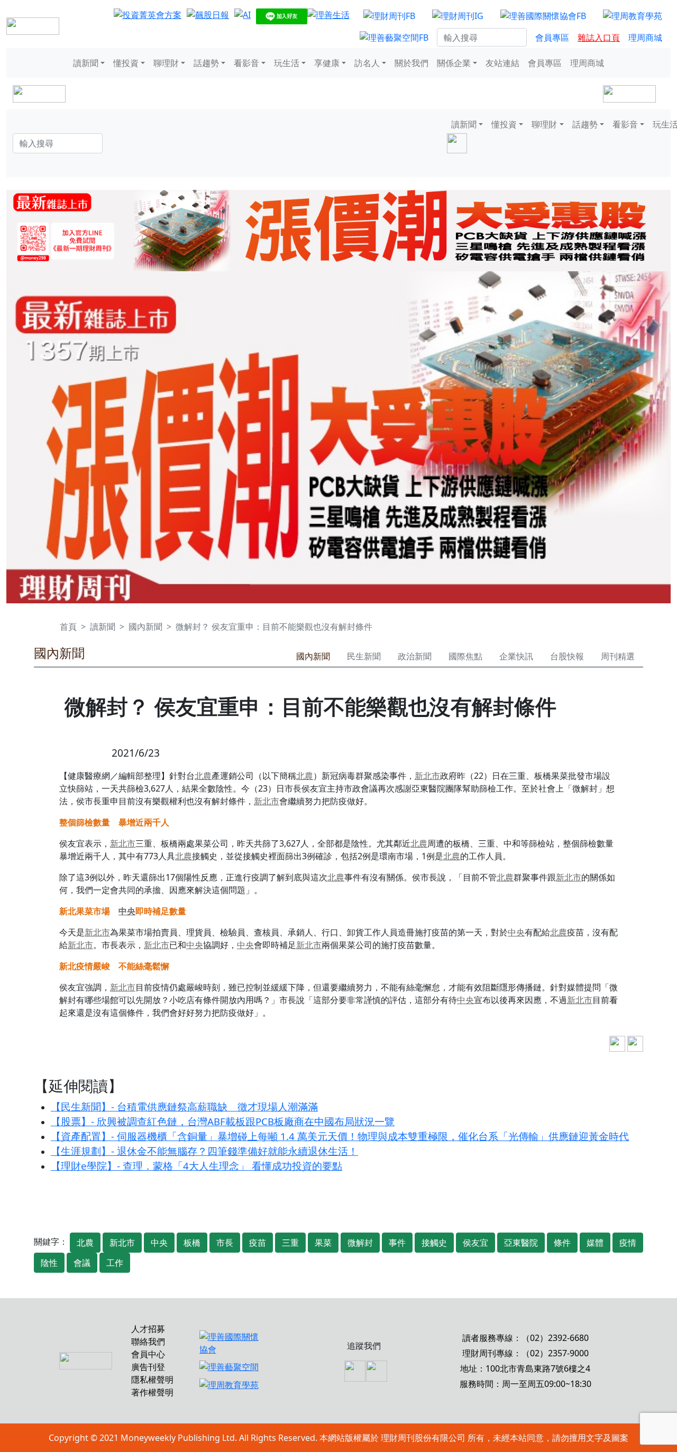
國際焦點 (465, 656)
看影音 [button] (246, 63)
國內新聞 (145, 626)
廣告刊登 (148, 1367)
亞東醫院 (521, 1242)
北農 (203, 776)
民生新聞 (364, 656)
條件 (562, 1242)
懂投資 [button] (126, 63)
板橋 (192, 1242)
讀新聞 (102, 626)
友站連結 (502, 63)
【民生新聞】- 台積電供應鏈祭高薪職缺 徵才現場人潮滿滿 (184, 1106)
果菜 (323, 1242)
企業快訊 (516, 656)
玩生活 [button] (286, 63)
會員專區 (552, 37)
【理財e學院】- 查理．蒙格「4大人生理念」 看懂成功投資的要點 (196, 1165)
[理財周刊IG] (458, 15)
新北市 (427, 776)
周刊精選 (618, 656)
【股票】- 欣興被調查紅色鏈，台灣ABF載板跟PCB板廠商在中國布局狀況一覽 (223, 1121)
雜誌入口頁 (599, 37)
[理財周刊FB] (389, 15)
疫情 (627, 1242)
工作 (114, 1263)
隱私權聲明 (152, 1379)
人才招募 (148, 1329)
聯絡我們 (148, 1341)
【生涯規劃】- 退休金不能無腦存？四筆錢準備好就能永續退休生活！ (204, 1150)
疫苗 (257, 1242)
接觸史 (434, 1242)
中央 (126, 911)
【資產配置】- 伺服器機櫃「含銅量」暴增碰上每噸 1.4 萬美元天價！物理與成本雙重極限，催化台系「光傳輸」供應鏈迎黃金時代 (340, 1136)
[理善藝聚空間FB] (394, 37)
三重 (290, 1242)
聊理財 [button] (166, 63)
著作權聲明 (152, 1392)
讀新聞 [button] (85, 63)
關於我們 (411, 63)
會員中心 (148, 1354)
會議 (82, 1263)
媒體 (595, 1242)
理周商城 (645, 37)
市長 (224, 1242)
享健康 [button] (327, 63)
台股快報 (567, 656)
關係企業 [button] (454, 63)
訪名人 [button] (367, 63)
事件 (397, 1242)
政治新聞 (415, 656)
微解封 (360, 1242)
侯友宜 (475, 1242)
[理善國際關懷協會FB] (543, 15)
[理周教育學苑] (632, 15)
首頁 (68, 626)
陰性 (49, 1263)
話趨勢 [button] (206, 63)
